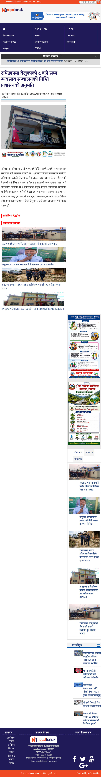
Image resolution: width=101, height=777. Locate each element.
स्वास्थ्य (6, 49)
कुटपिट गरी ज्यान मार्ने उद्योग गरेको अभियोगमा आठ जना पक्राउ (29, 244)
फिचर (11, 763)
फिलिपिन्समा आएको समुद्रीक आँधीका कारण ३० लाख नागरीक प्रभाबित (92, 658)
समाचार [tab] (89, 452)
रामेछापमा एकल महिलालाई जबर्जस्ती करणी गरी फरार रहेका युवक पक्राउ (31, 286)
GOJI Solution (94, 773)
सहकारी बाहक (9, 42)
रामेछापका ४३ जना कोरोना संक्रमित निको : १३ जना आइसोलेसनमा (35, 61)
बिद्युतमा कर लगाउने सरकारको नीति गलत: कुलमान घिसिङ (28, 264)
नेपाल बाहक (8, 35)
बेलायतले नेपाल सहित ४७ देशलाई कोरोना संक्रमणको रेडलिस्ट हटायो (91, 719)
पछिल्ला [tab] (78, 452)
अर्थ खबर (71, 35)
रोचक (11, 741)
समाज (38, 35)
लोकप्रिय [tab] (78, 459)
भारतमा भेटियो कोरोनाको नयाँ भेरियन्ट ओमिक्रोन (91, 674)
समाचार (70, 29)
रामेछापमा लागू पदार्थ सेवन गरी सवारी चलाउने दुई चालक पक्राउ (89, 628)
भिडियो (38, 49)
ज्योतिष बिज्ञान (41, 42)
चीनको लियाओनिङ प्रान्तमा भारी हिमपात (92, 704)
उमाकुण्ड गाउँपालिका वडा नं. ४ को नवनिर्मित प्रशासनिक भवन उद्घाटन (33, 309)
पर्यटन (11, 759)
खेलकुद (11, 756)
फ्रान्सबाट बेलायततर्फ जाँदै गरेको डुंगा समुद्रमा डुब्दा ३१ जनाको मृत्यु (91, 690)
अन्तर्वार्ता (71, 42)
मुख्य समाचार (41, 29)
